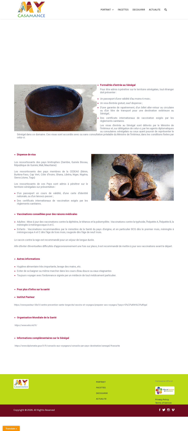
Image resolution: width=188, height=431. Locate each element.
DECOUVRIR (139, 9)
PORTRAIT (106, 9)
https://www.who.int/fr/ (26, 325)
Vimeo (173, 410)
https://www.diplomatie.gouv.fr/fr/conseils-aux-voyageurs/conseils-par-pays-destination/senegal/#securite (67, 345)
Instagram (168, 410)
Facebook (159, 410)
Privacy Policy (162, 399)
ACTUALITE (154, 9)
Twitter (163, 410)
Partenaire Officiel (164, 381)
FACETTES (123, 9)
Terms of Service (163, 402)
